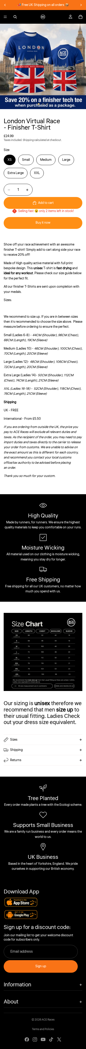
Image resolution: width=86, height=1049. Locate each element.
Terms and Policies (43, 1029)
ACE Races (48, 1020)
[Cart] (80, 17)
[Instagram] (35, 1039)
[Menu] (5, 17)
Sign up (40, 966)
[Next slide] (81, 5)
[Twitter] (59, 1039)
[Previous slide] (5, 5)
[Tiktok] (51, 1039)
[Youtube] (43, 1039)
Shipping (16, 750)
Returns (15, 760)
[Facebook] (27, 1039)
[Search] (15, 17)
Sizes (13, 739)
